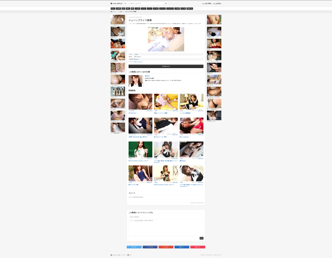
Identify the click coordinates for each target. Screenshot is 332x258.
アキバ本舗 (131, 110)
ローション (162, 8)
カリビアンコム (132, 134)
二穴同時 (177, 8)
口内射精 (118, 8)
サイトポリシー (123, 254)
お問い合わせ (115, 254)
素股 (132, 8)
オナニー (140, 61)
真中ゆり (136, 59)
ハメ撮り (137, 8)
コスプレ (143, 8)
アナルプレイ (170, 8)
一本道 (136, 54)
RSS (130, 254)
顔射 (123, 8)
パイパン (149, 8)
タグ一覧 (183, 8)
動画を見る (167, 66)
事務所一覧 (189, 8)
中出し (112, 8)
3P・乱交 (156, 8)
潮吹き (128, 8)
